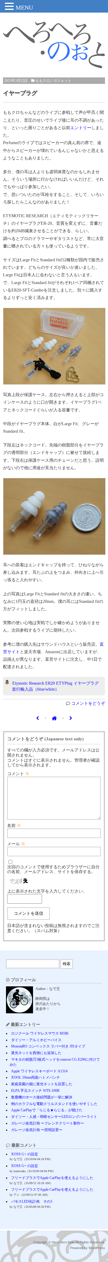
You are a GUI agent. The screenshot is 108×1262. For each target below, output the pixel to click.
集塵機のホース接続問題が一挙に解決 (41, 1097)
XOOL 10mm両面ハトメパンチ (35, 1077)
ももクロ (42, 81)
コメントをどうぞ (88, 703)
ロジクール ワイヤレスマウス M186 (39, 1033)
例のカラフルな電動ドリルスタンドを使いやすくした (54, 1104)
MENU (24, 7)
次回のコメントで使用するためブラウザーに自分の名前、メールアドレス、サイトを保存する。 (53, 869)
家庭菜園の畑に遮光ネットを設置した (41, 1084)
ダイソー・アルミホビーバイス (36, 1040)
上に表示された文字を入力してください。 (47, 891)
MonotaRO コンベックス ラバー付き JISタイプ (48, 1046)
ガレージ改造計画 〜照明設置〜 (36, 1130)
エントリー (80, 128)
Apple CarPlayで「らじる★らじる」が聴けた (46, 1110)
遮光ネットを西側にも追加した (36, 1053)
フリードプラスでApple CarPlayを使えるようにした (52, 1178)
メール (16, 844)
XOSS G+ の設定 (24, 1154)
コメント (18, 774)
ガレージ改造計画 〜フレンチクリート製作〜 (47, 1123)
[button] (10, 7)
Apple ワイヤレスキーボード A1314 (39, 1071)
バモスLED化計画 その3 (31, 1201)
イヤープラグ (20, 93)
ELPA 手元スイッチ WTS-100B (35, 1091)
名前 (14, 825)
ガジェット (62, 81)
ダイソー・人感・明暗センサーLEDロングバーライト (54, 1117)
